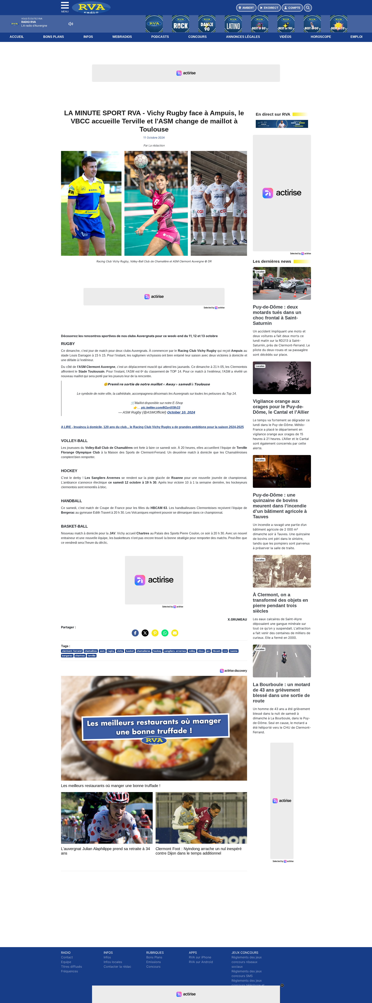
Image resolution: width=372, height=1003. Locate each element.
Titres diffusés (71, 966)
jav (208, 650)
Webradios (122, 36)
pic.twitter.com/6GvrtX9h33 (160, 407)
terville (92, 655)
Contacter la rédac (117, 966)
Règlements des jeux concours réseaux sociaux (247, 961)
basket (130, 650)
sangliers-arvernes (175, 650)
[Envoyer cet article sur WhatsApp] (163, 635)
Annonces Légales (243, 36)
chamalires (90, 650)
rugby (111, 650)
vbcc (201, 650)
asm (102, 650)
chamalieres (143, 650)
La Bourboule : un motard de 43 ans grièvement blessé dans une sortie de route (281, 692)
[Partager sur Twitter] (144, 635)
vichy (120, 650)
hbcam (216, 650)
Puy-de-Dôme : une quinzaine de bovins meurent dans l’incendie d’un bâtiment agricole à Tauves (280, 505)
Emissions (153, 962)
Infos (88, 36)
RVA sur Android (201, 962)
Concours (197, 36)
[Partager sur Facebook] (134, 635)
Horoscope (321, 36)
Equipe (66, 962)
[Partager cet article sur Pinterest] (154, 635)
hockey (157, 650)
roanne (234, 650)
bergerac (67, 655)
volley (192, 650)
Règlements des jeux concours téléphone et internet (248, 985)
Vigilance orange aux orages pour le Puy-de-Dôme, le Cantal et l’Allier (281, 407)
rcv (225, 650)
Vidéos (285, 36)
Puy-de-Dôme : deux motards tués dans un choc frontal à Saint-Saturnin (277, 315)
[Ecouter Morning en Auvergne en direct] (282, 124)
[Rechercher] (308, 8)
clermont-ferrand (72, 650)
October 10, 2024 (181, 412)
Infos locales (113, 962)
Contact (67, 957)
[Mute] (71, 24)
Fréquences (69, 971)
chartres (80, 655)
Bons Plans (53, 36)
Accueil (17, 36)
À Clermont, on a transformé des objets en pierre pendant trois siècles (280, 603)
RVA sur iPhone (200, 957)
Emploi (356, 36)
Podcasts (160, 36)
